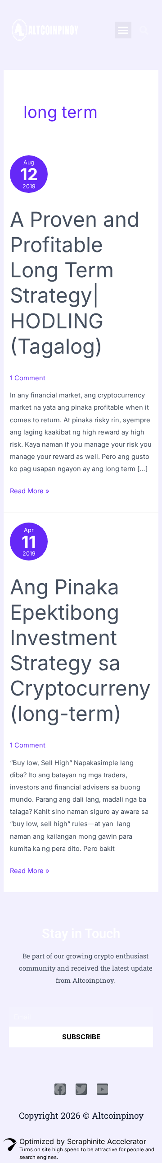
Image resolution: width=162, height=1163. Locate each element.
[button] (123, 30)
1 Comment (27, 378)
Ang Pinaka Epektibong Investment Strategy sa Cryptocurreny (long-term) (80, 650)
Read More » (29, 490)
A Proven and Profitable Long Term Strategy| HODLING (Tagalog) (75, 282)
